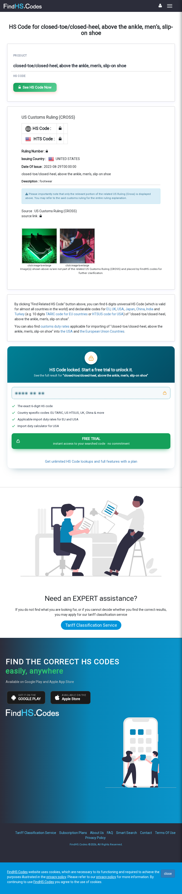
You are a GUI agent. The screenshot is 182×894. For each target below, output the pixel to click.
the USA (66, 331)
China (140, 309)
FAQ (110, 833)
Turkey (19, 314)
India (149, 309)
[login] (160, 5)
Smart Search (126, 833)
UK (114, 309)
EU (108, 309)
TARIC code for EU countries (67, 314)
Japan (130, 309)
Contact (146, 833)
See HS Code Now (37, 87)
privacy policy (56, 877)
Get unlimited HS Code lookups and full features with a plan (91, 462)
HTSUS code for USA (107, 314)
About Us (97, 833)
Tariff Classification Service (91, 625)
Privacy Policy (95, 838)
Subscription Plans (73, 833)
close (168, 873)
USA (120, 309)
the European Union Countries (102, 331)
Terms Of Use (165, 833)
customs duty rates (55, 326)
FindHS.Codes (17, 872)
